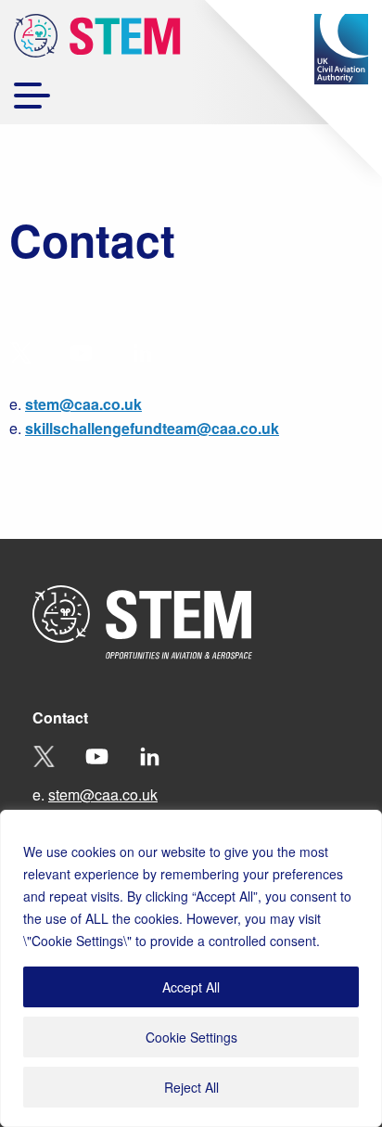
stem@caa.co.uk (83, 404)
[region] (191, 968)
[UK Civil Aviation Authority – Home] (341, 49)
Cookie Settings (191, 1037)
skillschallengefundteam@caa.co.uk (152, 428)
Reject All (191, 1087)
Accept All (191, 987)
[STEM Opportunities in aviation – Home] (97, 39)
